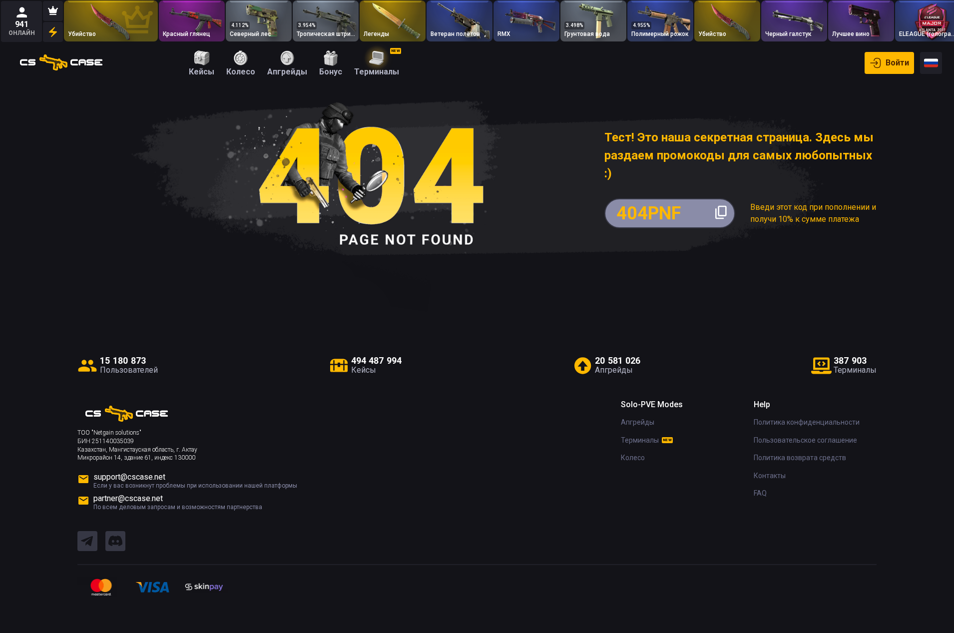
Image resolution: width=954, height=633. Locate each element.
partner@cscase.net (128, 498)
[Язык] (931, 63)
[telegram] (87, 541)
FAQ (760, 493)
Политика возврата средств (800, 458)
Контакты (770, 476)
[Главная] (61, 62)
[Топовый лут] (53, 11)
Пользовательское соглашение (805, 440)
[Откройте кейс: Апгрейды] (111, 20)
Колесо (633, 458)
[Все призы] (53, 32)
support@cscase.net (129, 477)
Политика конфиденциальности (807, 422)
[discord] (115, 541)
